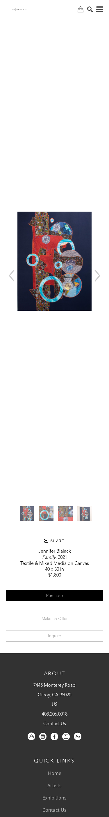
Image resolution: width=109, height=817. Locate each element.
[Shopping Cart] (80, 9)
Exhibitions (54, 798)
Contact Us (54, 724)
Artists (54, 785)
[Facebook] (54, 736)
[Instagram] (43, 736)
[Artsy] (66, 736)
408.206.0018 (54, 714)
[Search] (90, 9)
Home (54, 773)
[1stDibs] (77, 736)
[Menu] (99, 9)
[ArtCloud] (31, 736)
